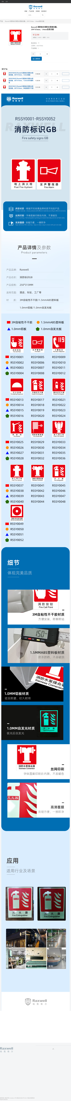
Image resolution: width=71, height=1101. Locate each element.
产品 (1, 21)
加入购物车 (36, 59)
